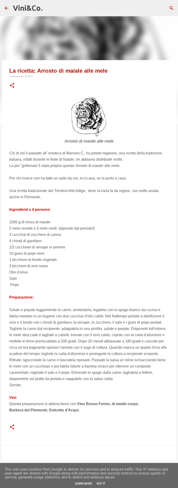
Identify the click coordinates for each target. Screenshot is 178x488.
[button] (12, 86)
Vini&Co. (28, 8)
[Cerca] (171, 8)
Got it (101, 483)
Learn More (83, 483)
